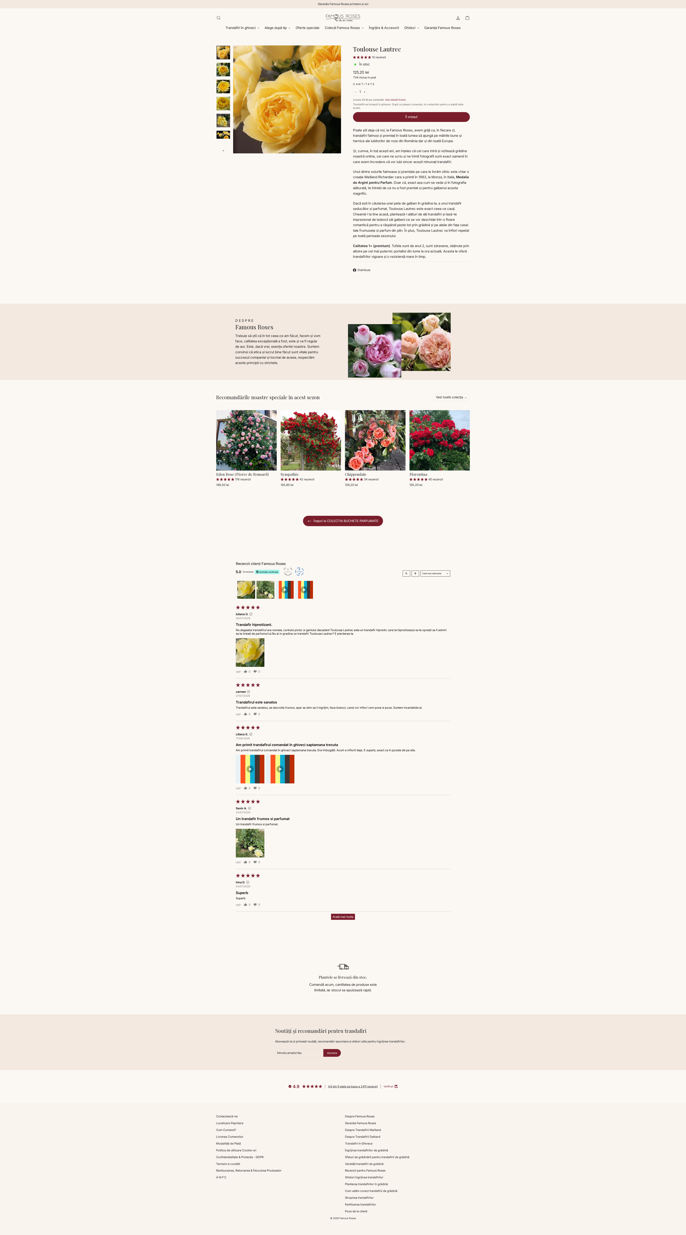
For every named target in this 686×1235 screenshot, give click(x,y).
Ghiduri (410, 28)
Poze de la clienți (356, 1211)
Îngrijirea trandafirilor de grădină (366, 1150)
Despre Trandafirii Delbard (362, 1136)
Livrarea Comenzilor (229, 1136)
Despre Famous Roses (360, 1116)
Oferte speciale (307, 28)
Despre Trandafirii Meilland (363, 1130)
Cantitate (364, 84)
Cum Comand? (226, 1130)
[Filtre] (415, 573)
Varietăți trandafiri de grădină (364, 1164)
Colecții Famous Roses (343, 28)
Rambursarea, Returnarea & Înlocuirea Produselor (249, 1170)
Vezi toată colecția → (451, 397)
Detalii (246, 466)
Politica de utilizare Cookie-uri (236, 1150)
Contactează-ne (227, 1116)
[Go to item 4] (304, 590)
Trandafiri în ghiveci (241, 28)
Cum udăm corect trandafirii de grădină (371, 1191)
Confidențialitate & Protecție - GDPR (240, 1157)
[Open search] (406, 573)
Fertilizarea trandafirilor (360, 1204)
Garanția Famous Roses (442, 28)
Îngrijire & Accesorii (384, 28)
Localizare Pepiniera (229, 1123)
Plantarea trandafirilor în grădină (366, 1184)
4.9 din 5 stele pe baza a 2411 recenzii (353, 1086)
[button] (362, 57)
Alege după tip (276, 28)
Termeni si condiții (228, 1164)
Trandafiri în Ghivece (358, 1143)
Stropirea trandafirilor (359, 1197)
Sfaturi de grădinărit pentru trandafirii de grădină (377, 1157)
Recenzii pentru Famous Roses (365, 1170)
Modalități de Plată (228, 1143)
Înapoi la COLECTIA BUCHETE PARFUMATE (345, 521)
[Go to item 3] (285, 590)
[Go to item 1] (246, 590)
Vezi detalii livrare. (395, 99)
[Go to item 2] (265, 590)
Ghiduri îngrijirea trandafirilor (364, 1177)
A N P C (221, 1177)
